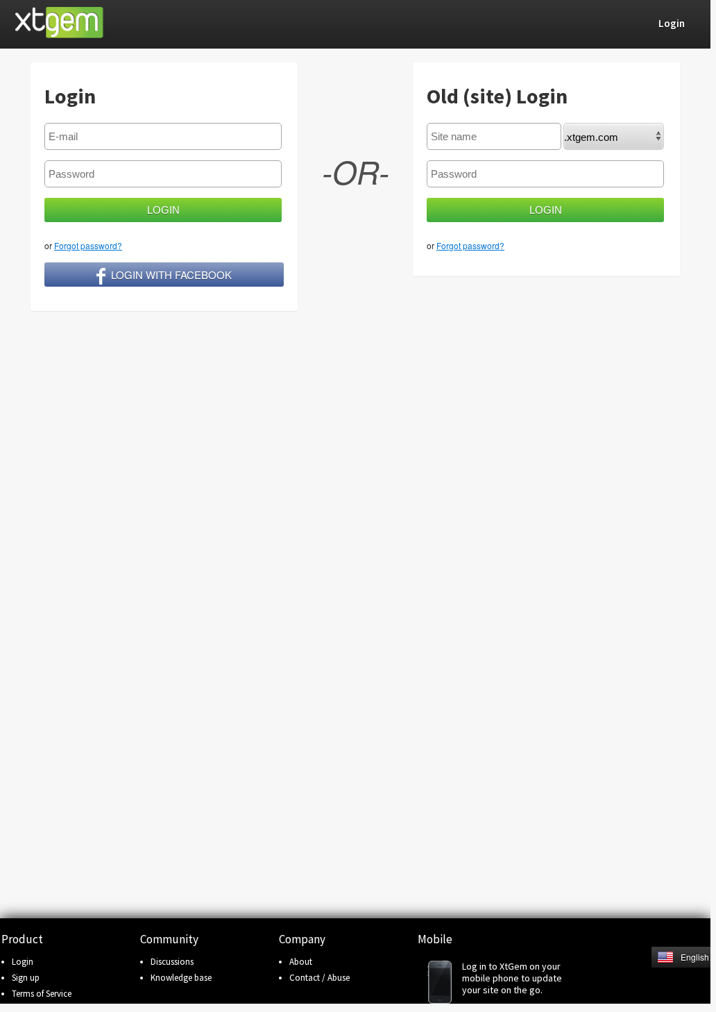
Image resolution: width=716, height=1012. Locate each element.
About (300, 962)
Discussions (172, 962)
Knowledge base (181, 978)
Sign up (26, 978)
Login (22, 962)
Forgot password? (88, 245)
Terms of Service (41, 994)
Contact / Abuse (319, 978)
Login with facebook (171, 274)
